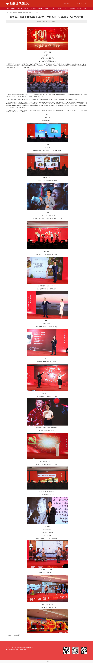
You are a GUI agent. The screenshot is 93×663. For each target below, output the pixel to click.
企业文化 (40, 8)
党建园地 (52, 8)
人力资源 (65, 8)
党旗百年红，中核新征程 (28, 12)
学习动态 (36, 12)
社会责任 (46, 8)
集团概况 (13, 8)
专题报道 (20, 12)
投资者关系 (72, 8)
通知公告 (26, 8)
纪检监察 (59, 8)
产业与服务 (33, 8)
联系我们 (85, 3)
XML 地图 (46, 661)
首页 (8, 8)
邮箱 (84, 8)
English (81, 3)
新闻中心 (19, 8)
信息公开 (79, 8)
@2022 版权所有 (9, 649)
